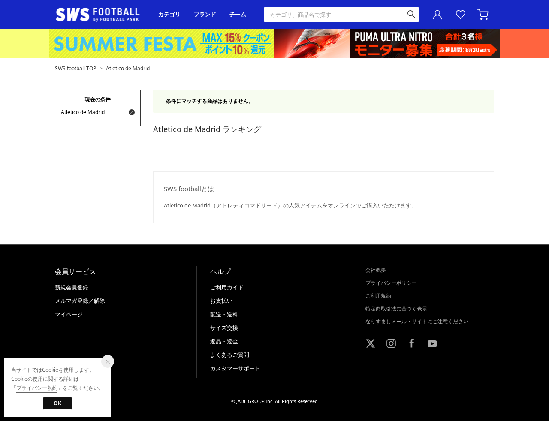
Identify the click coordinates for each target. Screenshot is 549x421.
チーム (237, 14)
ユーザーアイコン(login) (437, 14)
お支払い (221, 300)
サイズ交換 (224, 327)
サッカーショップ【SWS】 (100, 15)
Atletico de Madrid (128, 68)
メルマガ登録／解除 (80, 300)
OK (57, 403)
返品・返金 (224, 341)
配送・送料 (224, 314)
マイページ (69, 314)
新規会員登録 (71, 287)
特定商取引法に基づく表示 (396, 308)
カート (484, 14)
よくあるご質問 (229, 354)
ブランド (205, 14)
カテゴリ (169, 14)
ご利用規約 (378, 295)
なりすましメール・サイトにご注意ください (416, 321)
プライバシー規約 (36, 387)
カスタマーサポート (235, 368)
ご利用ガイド (227, 287)
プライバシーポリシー (391, 282)
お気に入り (460, 14)
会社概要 (375, 270)
